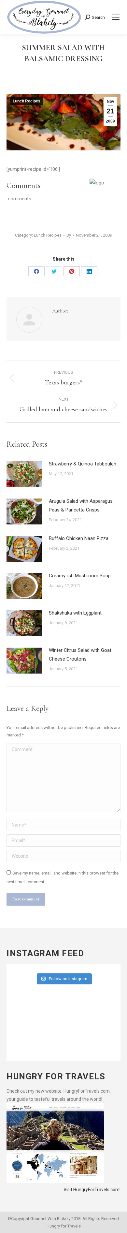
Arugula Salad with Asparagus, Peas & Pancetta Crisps (81, 505)
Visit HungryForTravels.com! (92, 1189)
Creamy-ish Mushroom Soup (80, 576)
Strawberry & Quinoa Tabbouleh (82, 464)
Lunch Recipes (26, 101)
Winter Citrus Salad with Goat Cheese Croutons (80, 654)
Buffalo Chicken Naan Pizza (78, 538)
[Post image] (24, 474)
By (68, 235)
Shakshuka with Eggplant (75, 613)
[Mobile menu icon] (115, 17)
